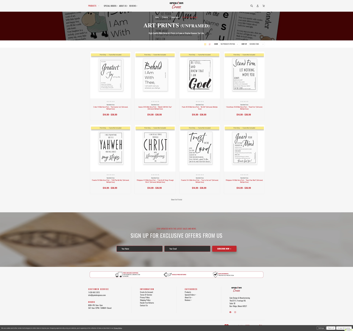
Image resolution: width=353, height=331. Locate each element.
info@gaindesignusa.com (97, 295)
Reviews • (133, 5)
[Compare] (114, 87)
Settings (321, 328)
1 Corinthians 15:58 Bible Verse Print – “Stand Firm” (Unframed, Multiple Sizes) (244, 108)
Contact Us (144, 305)
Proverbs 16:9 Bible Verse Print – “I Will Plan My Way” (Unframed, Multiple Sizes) (110, 181)
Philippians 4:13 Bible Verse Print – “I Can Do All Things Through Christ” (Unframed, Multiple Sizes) (155, 181)
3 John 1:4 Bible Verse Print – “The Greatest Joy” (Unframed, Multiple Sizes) (110, 108)
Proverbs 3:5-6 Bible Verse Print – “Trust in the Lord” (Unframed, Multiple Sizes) (199, 181)
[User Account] (257, 6)
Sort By (244, 44)
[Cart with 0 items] (263, 6)
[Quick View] (106, 87)
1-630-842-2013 (94, 292)
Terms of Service (146, 294)
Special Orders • (111, 5)
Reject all (331, 328)
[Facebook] (230, 312)
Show (216, 44)
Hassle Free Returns (147, 302)
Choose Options (111, 113)
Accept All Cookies (344, 328)
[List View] (210, 44)
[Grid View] (205, 44)
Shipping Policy (145, 300)
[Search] (252, 6)
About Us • (123, 5)
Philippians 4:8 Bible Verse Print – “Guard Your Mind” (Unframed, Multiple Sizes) (244, 181)
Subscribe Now (223, 248)
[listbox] (229, 44)
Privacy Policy (145, 297)
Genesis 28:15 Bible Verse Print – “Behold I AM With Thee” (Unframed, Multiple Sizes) (155, 108)
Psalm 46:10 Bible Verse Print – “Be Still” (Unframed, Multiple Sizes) (199, 108)
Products (92, 5)
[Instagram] (235, 312)
